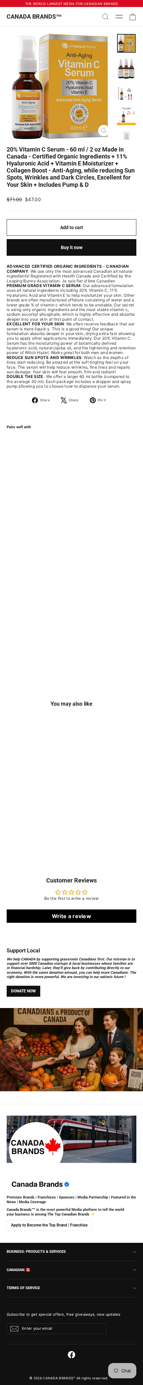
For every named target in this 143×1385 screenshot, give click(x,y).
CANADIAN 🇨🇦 (18, 1269)
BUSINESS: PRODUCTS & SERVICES (36, 1251)
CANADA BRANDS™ (34, 16)
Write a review (71, 916)
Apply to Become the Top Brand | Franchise (49, 1225)
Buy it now (71, 247)
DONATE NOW (23, 991)
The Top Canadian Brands (68, 1214)
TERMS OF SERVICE (23, 1287)
